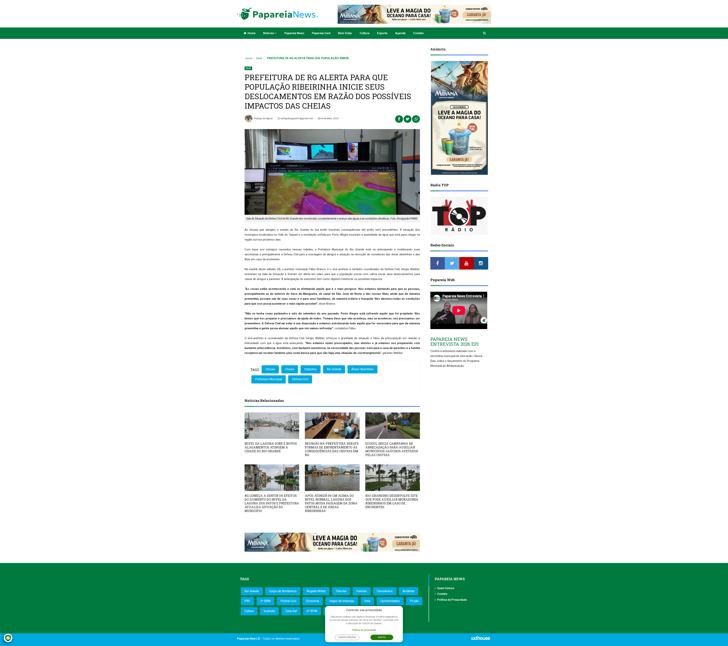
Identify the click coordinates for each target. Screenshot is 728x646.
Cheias (289, 369)
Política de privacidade (364, 630)
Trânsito (341, 591)
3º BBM (265, 601)
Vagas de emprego (341, 601)
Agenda (400, 33)
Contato (418, 33)
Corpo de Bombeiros (283, 591)
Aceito (382, 637)
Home (251, 33)
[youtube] (466, 263)
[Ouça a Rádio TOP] (459, 216)
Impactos (310, 369)
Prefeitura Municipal (268, 379)
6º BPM (312, 611)
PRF (247, 601)
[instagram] (481, 263)
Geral (259, 58)
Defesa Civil (300, 379)
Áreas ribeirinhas (362, 369)
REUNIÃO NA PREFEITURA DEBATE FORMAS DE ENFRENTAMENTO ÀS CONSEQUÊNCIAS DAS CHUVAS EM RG (332, 449)
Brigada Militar (316, 591)
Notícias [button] (269, 33)
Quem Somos (445, 588)
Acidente (408, 591)
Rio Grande (334, 369)
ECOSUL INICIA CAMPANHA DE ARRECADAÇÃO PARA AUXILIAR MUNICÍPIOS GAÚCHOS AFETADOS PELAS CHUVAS (391, 449)
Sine (367, 601)
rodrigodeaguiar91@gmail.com (296, 118)
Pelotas (361, 591)
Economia (312, 601)
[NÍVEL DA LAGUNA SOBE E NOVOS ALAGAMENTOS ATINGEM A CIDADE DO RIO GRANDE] (272, 425)
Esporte (382, 33)
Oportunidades (390, 601)
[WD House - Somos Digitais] (480, 639)
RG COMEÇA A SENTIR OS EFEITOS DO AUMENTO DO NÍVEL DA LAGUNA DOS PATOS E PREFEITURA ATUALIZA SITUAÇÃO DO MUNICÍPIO (272, 503)
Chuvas (270, 369)
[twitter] (452, 263)
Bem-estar (345, 33)
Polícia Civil (288, 601)
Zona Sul (291, 611)
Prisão (414, 601)
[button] (484, 33)
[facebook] (437, 263)
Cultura (364, 33)
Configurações (347, 637)
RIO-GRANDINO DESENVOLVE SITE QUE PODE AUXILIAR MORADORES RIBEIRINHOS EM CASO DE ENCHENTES (391, 501)
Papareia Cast (321, 33)
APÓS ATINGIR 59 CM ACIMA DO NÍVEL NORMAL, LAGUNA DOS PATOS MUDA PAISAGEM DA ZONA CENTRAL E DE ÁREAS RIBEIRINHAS (331, 503)
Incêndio (269, 611)
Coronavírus (385, 591)
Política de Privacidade (452, 599)
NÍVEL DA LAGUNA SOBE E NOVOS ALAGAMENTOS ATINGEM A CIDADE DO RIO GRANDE (271, 447)
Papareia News (294, 33)
